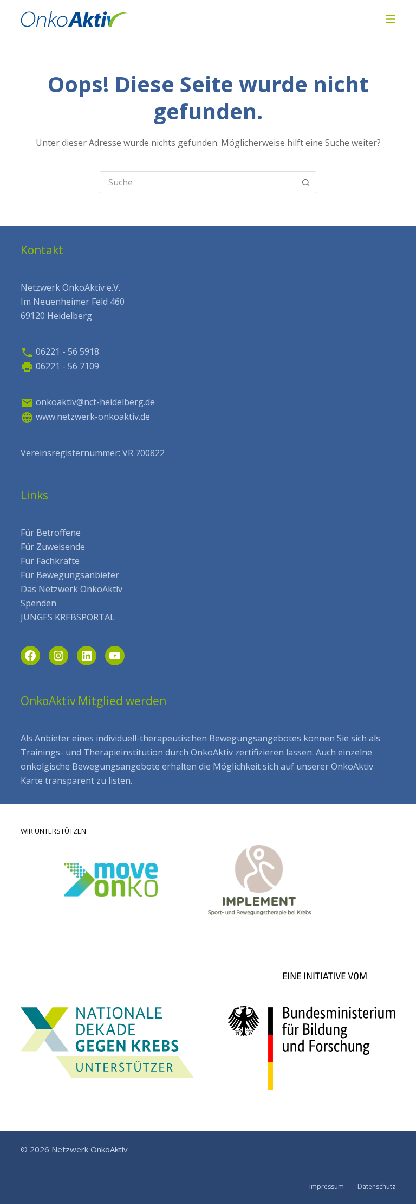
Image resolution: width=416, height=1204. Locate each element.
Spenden (38, 603)
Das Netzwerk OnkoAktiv (71, 589)
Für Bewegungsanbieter (70, 575)
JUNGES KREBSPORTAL (68, 617)
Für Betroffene (51, 533)
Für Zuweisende (53, 547)
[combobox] (197, 182)
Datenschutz (376, 1186)
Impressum (326, 1186)
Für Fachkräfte (50, 561)
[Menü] (390, 19)
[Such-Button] (305, 182)
